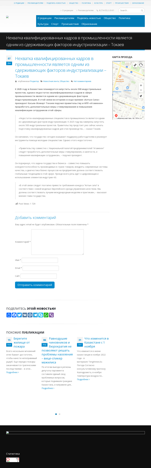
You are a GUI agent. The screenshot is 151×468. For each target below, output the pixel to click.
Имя (18, 260)
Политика (86, 3)
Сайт (17, 276)
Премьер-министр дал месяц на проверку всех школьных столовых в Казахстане (93, 368)
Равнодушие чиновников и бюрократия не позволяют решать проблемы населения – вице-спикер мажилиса (21, 350)
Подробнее (12, 388)
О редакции (19, 3)
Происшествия (122, 3)
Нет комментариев (82, 81)
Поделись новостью (56, 3)
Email (18, 268)
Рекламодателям (35, 3)
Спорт (109, 3)
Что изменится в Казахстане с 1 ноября (61, 342)
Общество (73, 3)
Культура (98, 3)
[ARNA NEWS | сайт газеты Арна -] (19, 19)
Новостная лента (51, 81)
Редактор (34, 81)
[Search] (142, 10)
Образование (138, 3)
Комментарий (23, 241)
